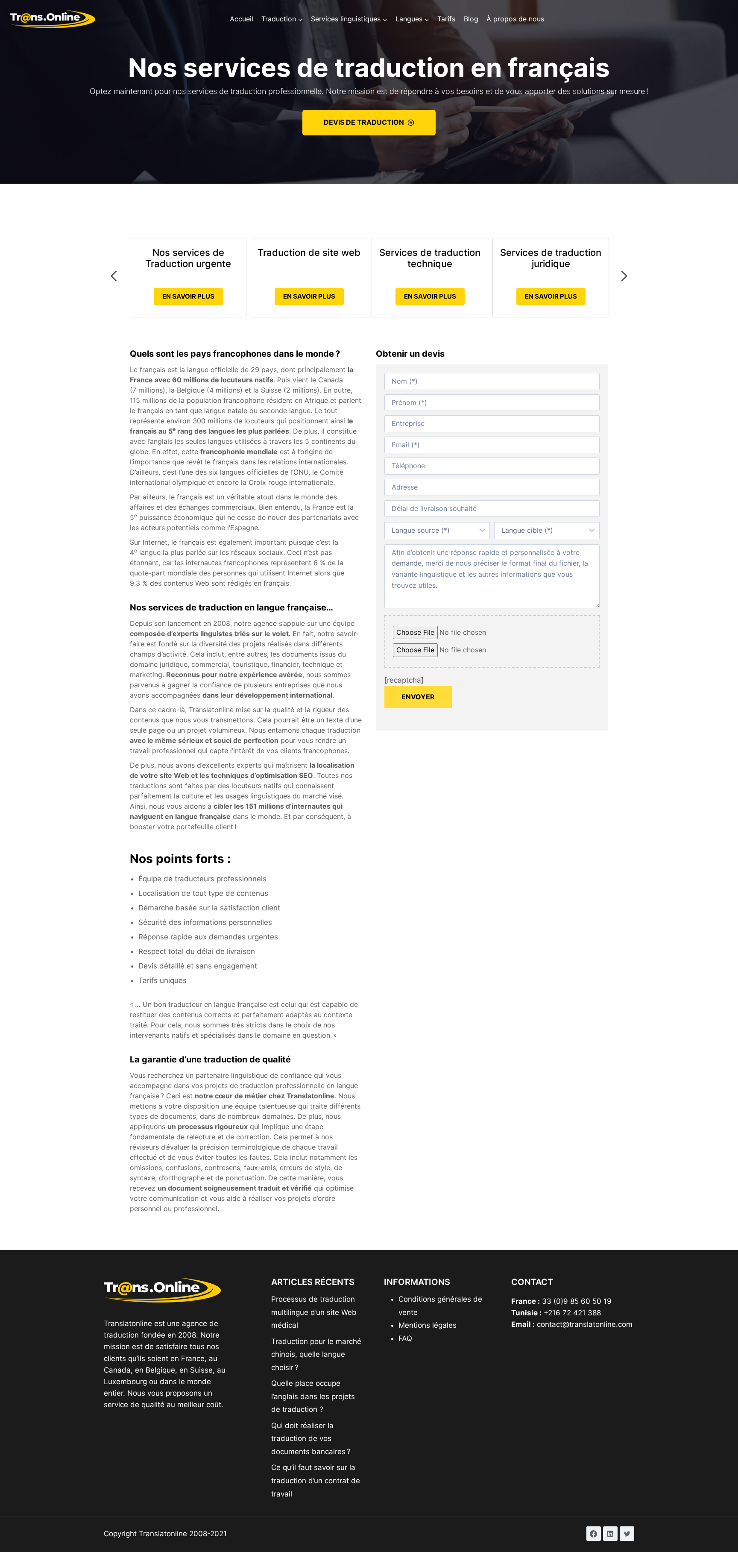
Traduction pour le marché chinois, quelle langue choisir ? (316, 1354)
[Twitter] (627, 1533)
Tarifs (446, 19)
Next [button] (624, 276)
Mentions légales (427, 1325)
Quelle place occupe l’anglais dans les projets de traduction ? (313, 1396)
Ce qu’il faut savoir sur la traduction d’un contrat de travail (315, 1480)
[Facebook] (593, 1533)
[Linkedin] (610, 1533)
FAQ (405, 1338)
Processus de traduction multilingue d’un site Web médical (314, 1312)
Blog (471, 19)
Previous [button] (114, 276)
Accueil (241, 19)
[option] (188, 262)
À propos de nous (515, 19)
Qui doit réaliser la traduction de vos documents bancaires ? (311, 1438)
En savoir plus (188, 296)
